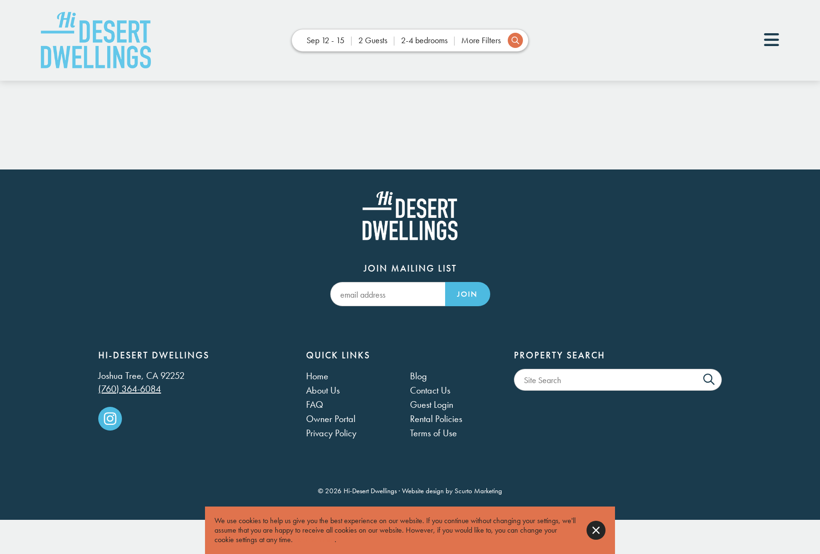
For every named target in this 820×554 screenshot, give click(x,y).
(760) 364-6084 (129, 388)
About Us (323, 390)
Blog (418, 376)
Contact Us (430, 390)
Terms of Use (433, 433)
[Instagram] (110, 419)
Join (467, 294)
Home (317, 376)
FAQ (314, 404)
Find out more (315, 539)
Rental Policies (436, 418)
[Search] (709, 379)
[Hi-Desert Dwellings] (96, 40)
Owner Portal (330, 418)
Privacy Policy (331, 433)
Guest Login (431, 404)
